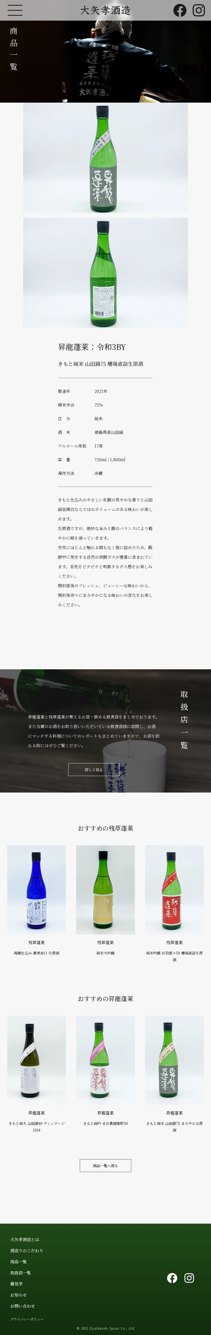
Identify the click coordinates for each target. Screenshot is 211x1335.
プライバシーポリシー (27, 1319)
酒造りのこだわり (26, 1251)
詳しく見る (94, 769)
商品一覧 (18, 1262)
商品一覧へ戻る (105, 1165)
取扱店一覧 (20, 1273)
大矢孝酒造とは (24, 1239)
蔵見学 (16, 1284)
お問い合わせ (22, 1306)
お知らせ (18, 1295)
